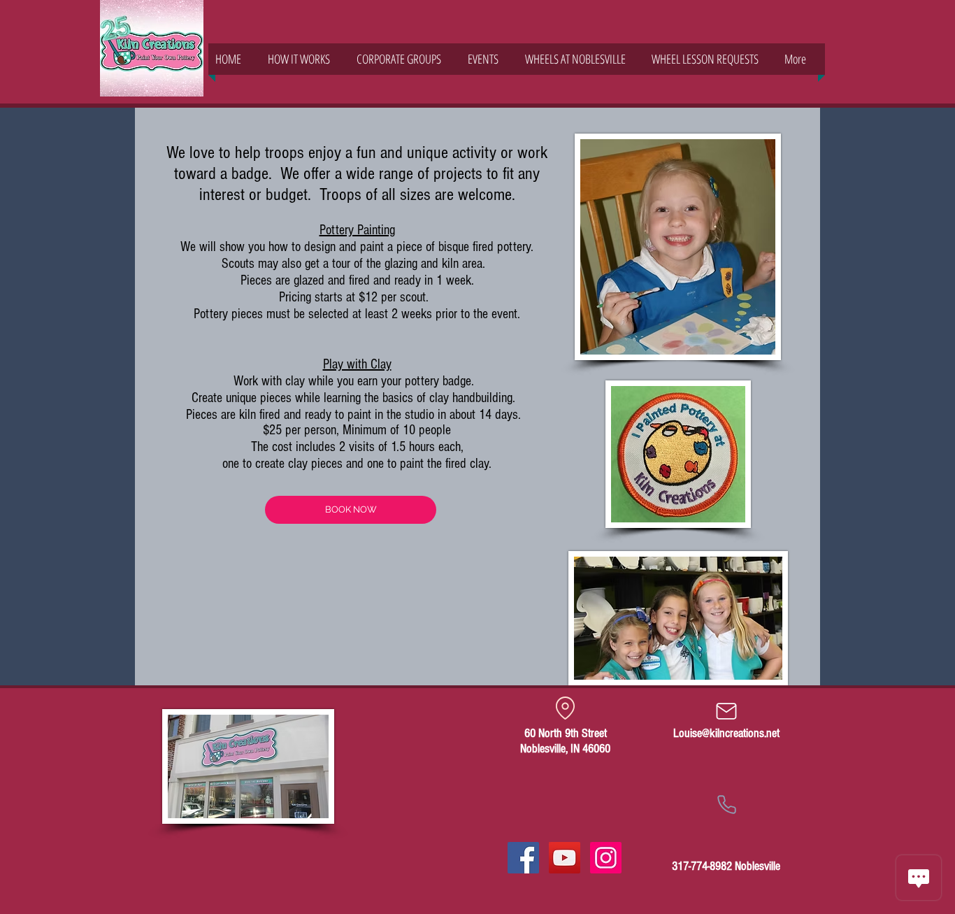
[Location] (565, 708)
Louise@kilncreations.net (726, 733)
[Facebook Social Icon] (523, 857)
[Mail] (726, 711)
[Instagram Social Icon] (606, 857)
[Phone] (726, 804)
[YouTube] (564, 857)
